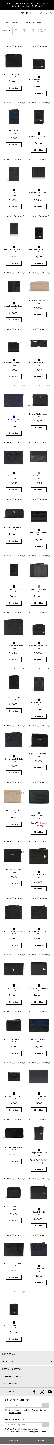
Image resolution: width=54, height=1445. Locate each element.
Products (15, 23)
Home (5, 23)
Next (23, 60)
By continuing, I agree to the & (28, 1411)
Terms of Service (38, 1410)
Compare (7, 46)
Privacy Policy (15, 1413)
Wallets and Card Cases (31, 23)
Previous (4, 60)
